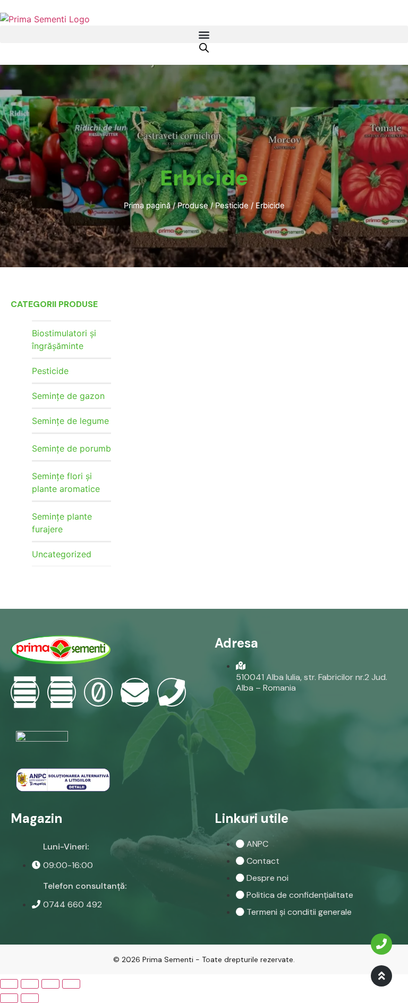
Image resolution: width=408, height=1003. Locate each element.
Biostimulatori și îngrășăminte (64, 339)
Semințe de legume (70, 420)
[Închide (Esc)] (9, 984)
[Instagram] (61, 692)
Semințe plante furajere (62, 522)
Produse (192, 205)
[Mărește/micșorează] (71, 984)
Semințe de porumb (71, 448)
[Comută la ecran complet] (50, 984)
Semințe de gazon (68, 395)
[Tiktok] (98, 692)
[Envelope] (135, 692)
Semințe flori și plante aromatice (66, 482)
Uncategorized (61, 554)
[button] (204, 34)
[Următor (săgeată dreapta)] (30, 998)
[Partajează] (30, 984)
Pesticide (232, 205)
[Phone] (171, 692)
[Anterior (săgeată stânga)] (9, 998)
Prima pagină (147, 205)
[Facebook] (25, 692)
